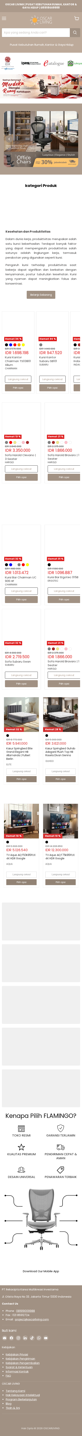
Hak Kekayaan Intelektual (23, 1395)
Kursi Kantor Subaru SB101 (48, 359)
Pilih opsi (22, 779)
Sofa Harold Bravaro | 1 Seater (63, 457)
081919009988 (25, 1311)
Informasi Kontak (17, 1371)
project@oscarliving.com (32, 1319)
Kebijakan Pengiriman (20, 1359)
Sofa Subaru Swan (18, 661)
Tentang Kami (15, 1391)
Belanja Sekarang (41, 295)
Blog (8, 1403)
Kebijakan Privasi (17, 1354)
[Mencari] (75, 32)
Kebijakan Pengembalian (23, 1363)
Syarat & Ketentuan (19, 1367)
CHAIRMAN (11, 368)
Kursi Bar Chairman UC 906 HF (20, 579)
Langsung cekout (18, 379)
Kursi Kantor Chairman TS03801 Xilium (18, 361)
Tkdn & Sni (13, 1408)
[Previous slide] (9, 139)
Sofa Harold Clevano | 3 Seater (20, 457)
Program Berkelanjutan (21, 1399)
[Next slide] (72, 139)
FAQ (8, 1376)
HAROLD (9, 462)
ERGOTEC (53, 580)
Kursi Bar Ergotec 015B (63, 577)
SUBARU (43, 364)
